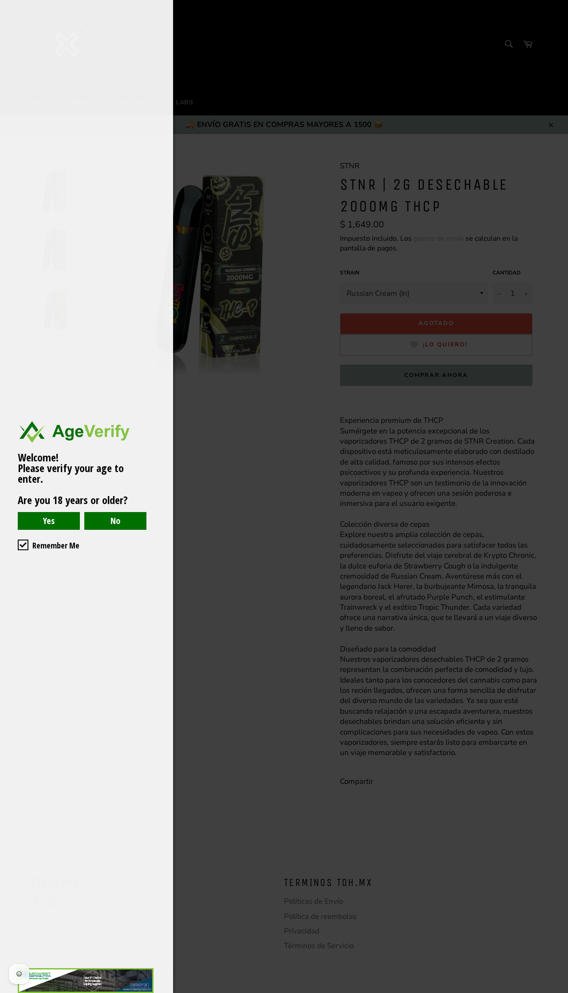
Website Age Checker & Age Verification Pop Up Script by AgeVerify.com (557, 991)
